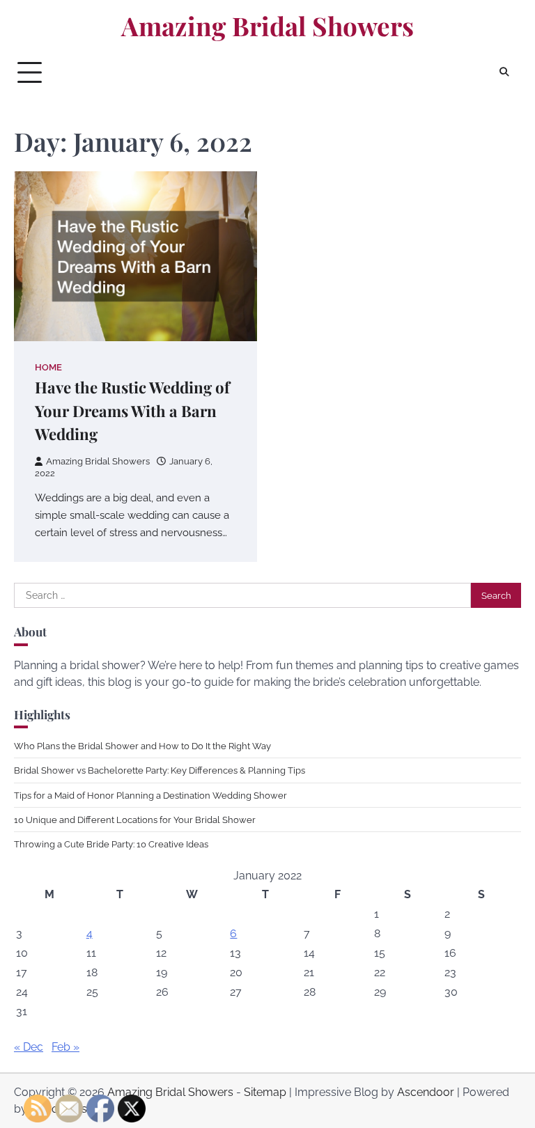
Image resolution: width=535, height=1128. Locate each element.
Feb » (65, 1046)
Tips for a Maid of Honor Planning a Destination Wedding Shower (150, 795)
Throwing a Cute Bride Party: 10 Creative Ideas (111, 843)
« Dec (28, 1046)
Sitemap (265, 1092)
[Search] (503, 72)
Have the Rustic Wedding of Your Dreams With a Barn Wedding (132, 410)
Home (48, 367)
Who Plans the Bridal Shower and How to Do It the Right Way (142, 745)
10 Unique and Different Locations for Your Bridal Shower (135, 819)
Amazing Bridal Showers (267, 25)
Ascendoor (425, 1092)
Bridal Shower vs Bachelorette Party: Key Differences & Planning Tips (159, 770)
